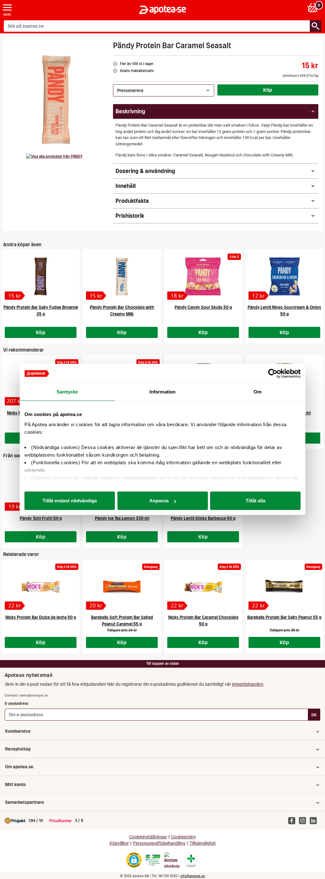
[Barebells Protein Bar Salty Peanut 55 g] (284, 586)
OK (314, 714)
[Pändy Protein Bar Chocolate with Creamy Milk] (122, 276)
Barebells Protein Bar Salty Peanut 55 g (284, 617)
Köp (268, 90)
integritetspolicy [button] (247, 684)
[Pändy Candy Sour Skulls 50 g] (203, 276)
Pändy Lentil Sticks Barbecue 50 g (203, 518)
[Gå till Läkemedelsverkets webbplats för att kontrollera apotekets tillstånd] (153, 860)
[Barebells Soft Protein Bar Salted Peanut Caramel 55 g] (122, 586)
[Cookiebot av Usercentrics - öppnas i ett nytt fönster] (273, 373)
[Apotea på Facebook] (293, 820)
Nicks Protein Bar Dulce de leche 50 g (40, 617)
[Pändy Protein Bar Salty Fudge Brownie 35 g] (41, 276)
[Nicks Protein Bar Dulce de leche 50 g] (41, 586)
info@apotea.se (192, 876)
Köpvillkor (119, 843)
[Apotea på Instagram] (304, 820)
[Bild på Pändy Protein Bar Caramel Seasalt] (56, 99)
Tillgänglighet (202, 843)
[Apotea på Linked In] (314, 820)
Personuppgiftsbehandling (159, 843)
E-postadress (16, 703)
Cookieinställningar (148, 837)
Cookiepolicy (183, 837)
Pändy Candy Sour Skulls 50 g (203, 307)
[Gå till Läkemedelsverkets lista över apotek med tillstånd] (191, 859)
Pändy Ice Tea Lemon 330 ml (122, 518)
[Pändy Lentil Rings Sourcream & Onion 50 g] (284, 276)
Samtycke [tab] (67, 391)
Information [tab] (162, 391)
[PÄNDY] (54, 156)
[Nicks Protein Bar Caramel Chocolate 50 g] (203, 586)
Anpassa (159, 500)
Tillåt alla (255, 500)
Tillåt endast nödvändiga (70, 500)
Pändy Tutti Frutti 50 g (41, 518)
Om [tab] (258, 391)
